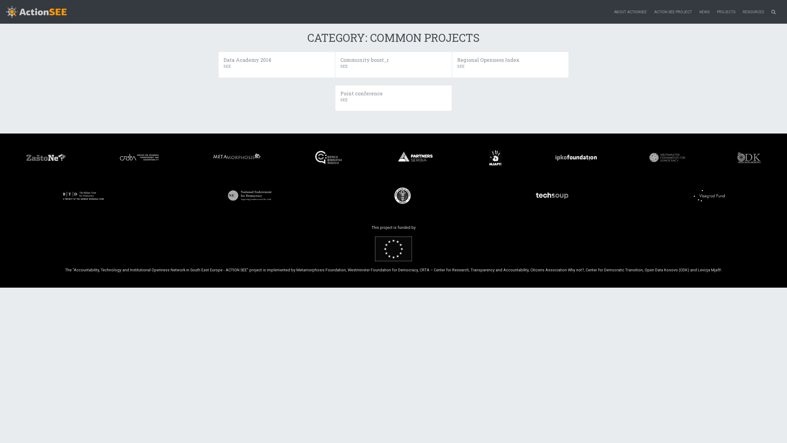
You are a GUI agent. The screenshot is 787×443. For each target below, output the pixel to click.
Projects (726, 12)
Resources (753, 12)
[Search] (774, 12)
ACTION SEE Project (673, 12)
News (704, 12)
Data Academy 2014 (247, 60)
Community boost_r (364, 60)
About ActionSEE (630, 12)
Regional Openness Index (488, 60)
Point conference (361, 93)
